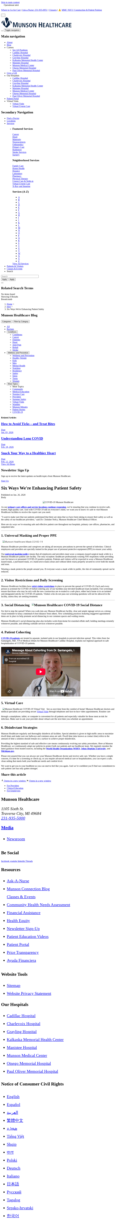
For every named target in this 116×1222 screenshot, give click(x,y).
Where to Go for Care (11, 10)
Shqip (12, 1144)
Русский (14, 1192)
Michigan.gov (7, 751)
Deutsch (13, 1168)
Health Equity (18, 920)
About (9, 42)
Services (10, 123)
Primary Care (18, 147)
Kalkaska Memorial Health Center (27, 60)
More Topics (13, 384)
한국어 (13, 1215)
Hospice (16, 171)
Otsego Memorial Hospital (24, 68)
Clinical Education (15, 788)
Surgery (16, 155)
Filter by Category (21, 321)
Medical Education (20, 391)
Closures (53, 10)
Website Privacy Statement (29, 993)
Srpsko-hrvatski (20, 1208)
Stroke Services (19, 152)
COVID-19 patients (10, 638)
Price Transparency (23, 952)
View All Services (20, 263)
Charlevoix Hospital (21, 55)
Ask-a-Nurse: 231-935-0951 (34, 10)
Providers (16, 397)
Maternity (16, 139)
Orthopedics (17, 144)
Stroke (15, 350)
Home (9, 304)
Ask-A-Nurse (18, 881)
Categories (6, 321)
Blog (9, 45)
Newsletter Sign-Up (23, 928)
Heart (14, 137)
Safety (15, 373)
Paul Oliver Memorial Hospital (26, 70)
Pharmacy (16, 176)
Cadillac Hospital (20, 52)
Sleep (14, 376)
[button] (61, 59)
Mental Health (18, 365)
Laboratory (17, 173)
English (13, 1096)
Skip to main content (10, 2)
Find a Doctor (13, 118)
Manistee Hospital (20, 63)
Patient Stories (18, 409)
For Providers (13, 785)
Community (17, 389)
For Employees (13, 791)
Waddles (16, 404)
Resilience (17, 371)
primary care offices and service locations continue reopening (37, 507)
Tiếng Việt (15, 1136)
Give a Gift (12, 73)
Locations (11, 121)
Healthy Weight (19, 358)
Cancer (15, 134)
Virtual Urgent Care (21, 106)
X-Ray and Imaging (21, 186)
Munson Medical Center (23, 65)
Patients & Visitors (15, 266)
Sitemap (13, 985)
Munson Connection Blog (28, 888)
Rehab (15, 347)
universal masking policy (17, 554)
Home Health (18, 168)
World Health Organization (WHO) (63, 748)
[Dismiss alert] (3, 15)
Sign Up (5, 481)
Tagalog (13, 1200)
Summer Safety (19, 399)
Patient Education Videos (28, 936)
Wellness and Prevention (18, 353)
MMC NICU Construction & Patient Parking (82, 10)
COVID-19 (17, 412)
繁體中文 (15, 1120)
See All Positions (20, 50)
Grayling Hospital (20, 57)
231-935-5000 (13, 818)
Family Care (17, 166)
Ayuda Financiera (21, 960)
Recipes (10, 329)
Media (7, 827)
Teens (15, 378)
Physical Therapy (20, 178)
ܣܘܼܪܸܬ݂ (12, 1128)
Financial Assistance (23, 912)
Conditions (12, 332)
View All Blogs (8, 464)
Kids (14, 360)
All (8, 326)
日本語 (13, 1184)
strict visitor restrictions (43, 586)
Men (14, 363)
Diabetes (16, 339)
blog (9, 306)
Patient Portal (13, 98)
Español (13, 1104)
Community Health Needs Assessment (38, 904)
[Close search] (2, 282)
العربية (12, 1112)
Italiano (13, 1176)
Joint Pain (16, 345)
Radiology (17, 149)
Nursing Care (18, 394)
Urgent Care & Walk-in (22, 181)
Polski (12, 1160)
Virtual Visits (18, 103)
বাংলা (10, 1152)
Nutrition (16, 368)
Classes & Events (14, 269)
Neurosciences (18, 142)
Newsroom (16, 839)
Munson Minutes (20, 407)
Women (15, 381)
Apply (12, 279)
